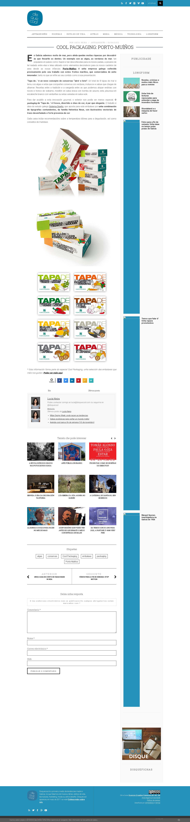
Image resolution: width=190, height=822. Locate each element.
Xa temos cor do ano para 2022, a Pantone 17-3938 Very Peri (102, 530)
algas (39, 556)
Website (51, 409)
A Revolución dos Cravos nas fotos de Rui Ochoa (40, 464)
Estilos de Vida (76, 34)
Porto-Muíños (69, 68)
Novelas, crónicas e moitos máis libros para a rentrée (150, 82)
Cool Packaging (70, 556)
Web (29, 659)
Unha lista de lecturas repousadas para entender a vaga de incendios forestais (150, 98)
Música (118, 34)
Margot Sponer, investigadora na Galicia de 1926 (149, 517)
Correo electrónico (37, 648)
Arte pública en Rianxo (71, 463)
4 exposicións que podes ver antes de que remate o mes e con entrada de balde (72, 530)
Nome (31, 638)
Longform (152, 34)
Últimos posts (94, 391)
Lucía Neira (66, 411)
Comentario (34, 609)
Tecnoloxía (134, 34)
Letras (94, 34)
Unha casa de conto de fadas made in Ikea (49, 576)
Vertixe (157, 803)
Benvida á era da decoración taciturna (40, 496)
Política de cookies (153, 800)
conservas (52, 556)
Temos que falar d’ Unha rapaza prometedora (150, 321)
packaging (101, 556)
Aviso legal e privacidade (151, 798)
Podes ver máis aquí (52, 373)
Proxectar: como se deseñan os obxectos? (103, 464)
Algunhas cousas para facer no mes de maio (40, 529)
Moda (106, 34)
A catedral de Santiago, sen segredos (103, 496)
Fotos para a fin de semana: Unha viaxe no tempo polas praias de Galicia (150, 125)
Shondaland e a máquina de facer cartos (149, 111)
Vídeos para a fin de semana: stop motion (94, 576)
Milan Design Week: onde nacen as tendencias (69, 415)
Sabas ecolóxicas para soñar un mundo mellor (69, 419)
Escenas (57, 34)
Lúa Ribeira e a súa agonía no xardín (71, 496)
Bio (49, 391)
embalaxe (86, 556)
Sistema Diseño (56, 106)
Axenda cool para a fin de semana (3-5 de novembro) (72, 422)
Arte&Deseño (39, 34)
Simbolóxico (149, 803)
